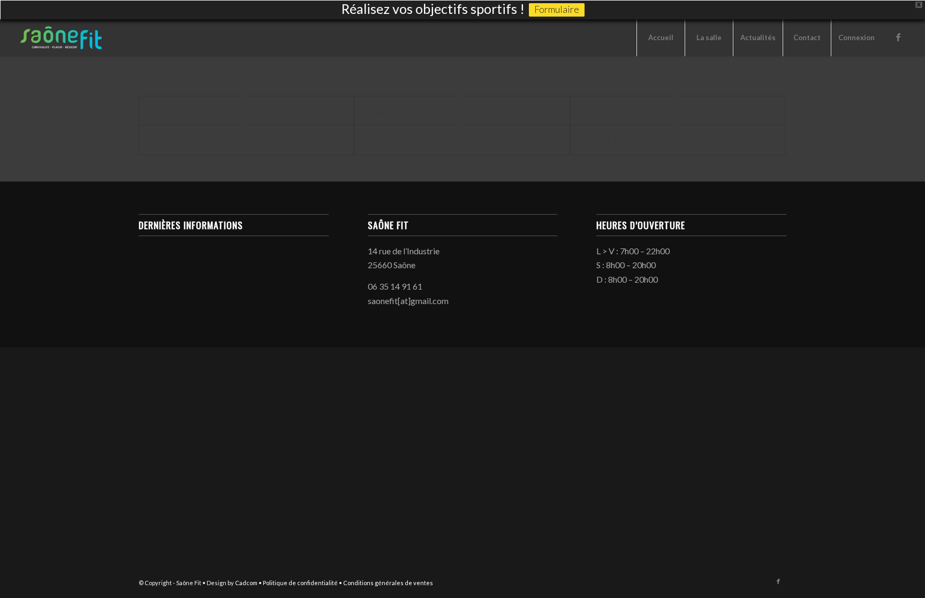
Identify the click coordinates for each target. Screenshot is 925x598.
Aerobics (378, 139)
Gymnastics (383, 110)
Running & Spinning (178, 110)
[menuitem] (660, 37)
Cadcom (246, 582)
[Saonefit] (62, 37)
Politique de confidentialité (300, 582)
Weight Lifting (602, 139)
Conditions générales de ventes (388, 582)
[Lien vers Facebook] (898, 37)
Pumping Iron (600, 110)
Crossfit (162, 139)
